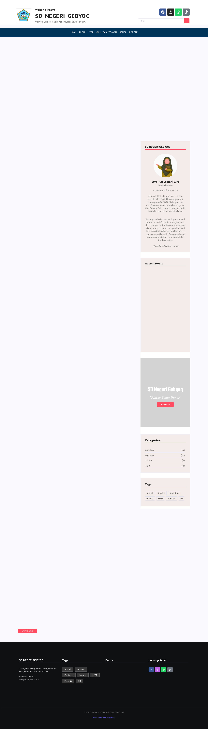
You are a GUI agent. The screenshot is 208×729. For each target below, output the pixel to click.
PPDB (24, 83)
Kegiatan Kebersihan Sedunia (50, 273)
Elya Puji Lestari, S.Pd (165, 182)
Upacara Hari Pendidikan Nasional (55, 482)
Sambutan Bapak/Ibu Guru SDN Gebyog (59, 442)
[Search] (186, 20)
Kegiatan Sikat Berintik (44, 402)
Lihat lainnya (27, 631)
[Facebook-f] (151, 669)
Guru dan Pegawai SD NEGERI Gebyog (157, 81)
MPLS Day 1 (32, 359)
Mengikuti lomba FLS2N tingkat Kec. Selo (61, 601)
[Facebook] (162, 12)
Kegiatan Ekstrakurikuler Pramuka (55, 522)
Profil (24, 127)
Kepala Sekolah (165, 185)
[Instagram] (170, 12)
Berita (141, 127)
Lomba (26, 596)
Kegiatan (27, 268)
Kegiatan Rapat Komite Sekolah (52, 561)
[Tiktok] (186, 12)
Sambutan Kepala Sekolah (97, 127)
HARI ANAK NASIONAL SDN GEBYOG (55, 319)
